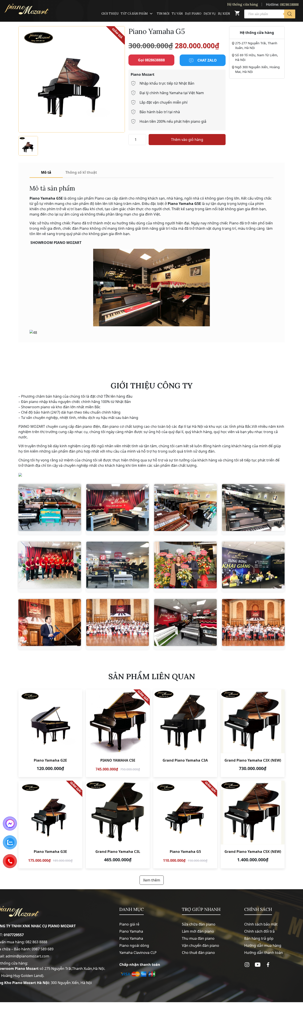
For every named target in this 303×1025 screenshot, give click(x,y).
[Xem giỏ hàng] (237, 14)
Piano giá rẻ (129, 924)
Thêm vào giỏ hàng (187, 139)
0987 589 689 (42, 949)
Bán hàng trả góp (258, 938)
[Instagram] (247, 964)
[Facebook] (268, 964)
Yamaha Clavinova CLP (138, 952)
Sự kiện (224, 14)
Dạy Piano (193, 14)
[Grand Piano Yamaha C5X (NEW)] (253, 824)
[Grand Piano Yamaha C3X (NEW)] (253, 733)
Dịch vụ (210, 14)
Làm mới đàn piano (198, 931)
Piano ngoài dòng (134, 945)
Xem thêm (151, 880)
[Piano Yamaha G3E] (50, 824)
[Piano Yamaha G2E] (50, 733)
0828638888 (289, 4)
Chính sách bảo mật (260, 924)
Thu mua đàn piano (198, 938)
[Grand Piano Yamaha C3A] (185, 733)
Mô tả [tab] (46, 172)
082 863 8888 (36, 941)
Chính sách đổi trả (259, 931)
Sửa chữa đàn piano (198, 924)
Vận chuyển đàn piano (200, 945)
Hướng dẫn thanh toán (263, 952)
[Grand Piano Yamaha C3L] (118, 824)
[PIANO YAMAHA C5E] (118, 733)
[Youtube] (257, 964)
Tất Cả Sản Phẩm (134, 14)
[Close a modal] (4, 501)
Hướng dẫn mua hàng (262, 945)
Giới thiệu (109, 14)
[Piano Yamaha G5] (185, 824)
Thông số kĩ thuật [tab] (81, 172)
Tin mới (163, 14)
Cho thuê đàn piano (198, 952)
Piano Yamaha (131, 931)
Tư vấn (177, 14)
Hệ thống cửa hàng (242, 4)
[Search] (289, 14)
